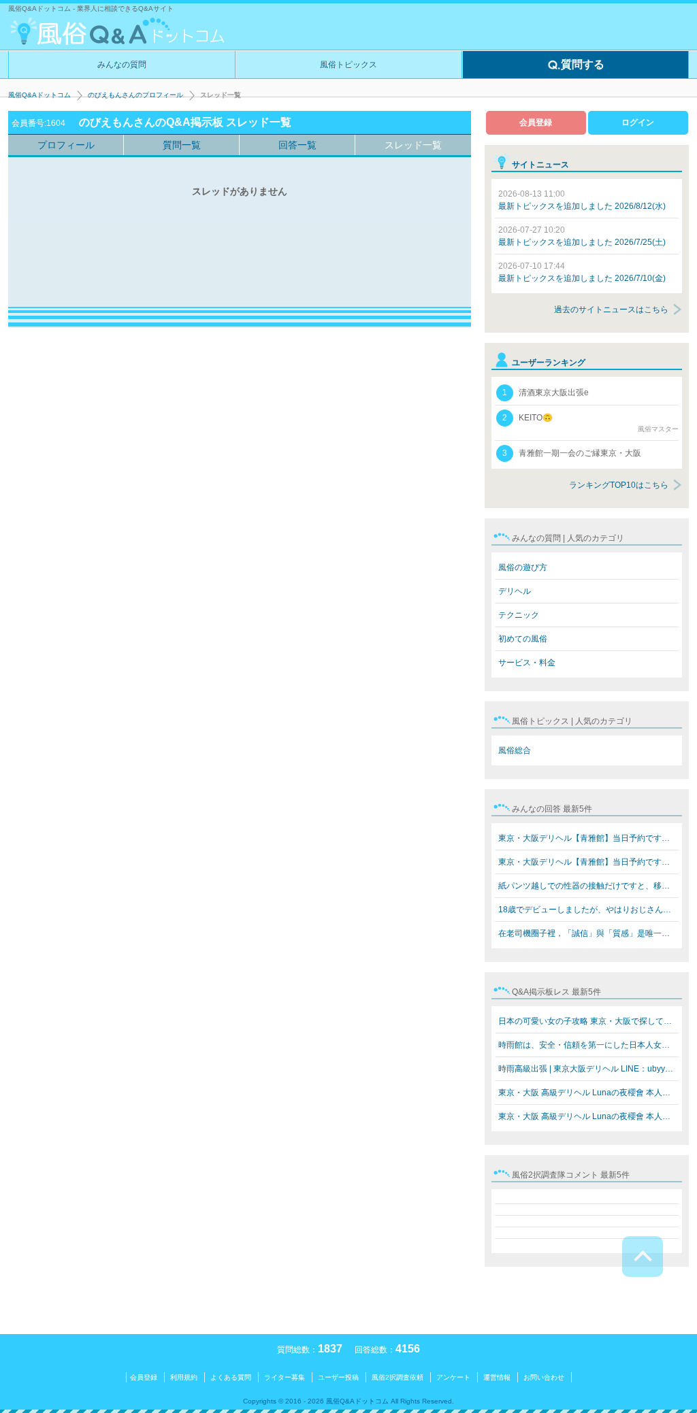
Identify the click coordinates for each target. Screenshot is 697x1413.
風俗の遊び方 (522, 567)
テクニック (518, 615)
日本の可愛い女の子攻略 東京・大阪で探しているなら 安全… (588, 1021)
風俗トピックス (348, 64)
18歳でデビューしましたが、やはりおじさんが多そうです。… (588, 909)
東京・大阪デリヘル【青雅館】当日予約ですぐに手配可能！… (588, 838)
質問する (582, 64)
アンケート (453, 1377)
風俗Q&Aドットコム (39, 95)
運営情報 (496, 1377)
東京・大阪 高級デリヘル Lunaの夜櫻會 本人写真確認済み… (588, 1092)
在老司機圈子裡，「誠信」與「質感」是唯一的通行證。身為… (588, 933)
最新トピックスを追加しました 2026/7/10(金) (582, 272)
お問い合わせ (543, 1377)
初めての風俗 (522, 639)
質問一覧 (182, 144)
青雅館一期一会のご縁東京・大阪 (571, 453)
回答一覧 (297, 144)
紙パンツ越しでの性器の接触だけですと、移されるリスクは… (588, 886)
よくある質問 (230, 1377)
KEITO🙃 (590, 423)
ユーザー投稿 (338, 1377)
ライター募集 (284, 1377)
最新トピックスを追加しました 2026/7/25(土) (582, 236)
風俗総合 (514, 750)
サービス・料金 (526, 662)
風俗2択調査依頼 (397, 1377)
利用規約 (183, 1377)
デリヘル (514, 591)
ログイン (637, 122)
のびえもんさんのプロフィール (135, 95)
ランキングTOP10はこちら (618, 485)
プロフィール (66, 144)
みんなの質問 (121, 64)
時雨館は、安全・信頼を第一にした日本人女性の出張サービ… (588, 1045)
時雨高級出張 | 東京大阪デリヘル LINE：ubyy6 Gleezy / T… (588, 1069)
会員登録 (535, 122)
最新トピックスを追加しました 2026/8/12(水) (582, 200)
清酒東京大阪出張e (545, 392)
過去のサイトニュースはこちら (611, 309)
